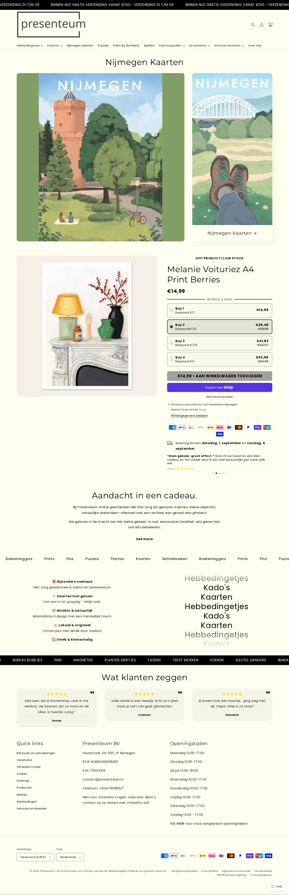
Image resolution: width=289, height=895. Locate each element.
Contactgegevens (261, 874)
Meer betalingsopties (219, 396)
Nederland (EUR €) (33, 857)
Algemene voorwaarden (236, 871)
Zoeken (22, 774)
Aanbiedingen (27, 802)
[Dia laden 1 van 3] (216, 473)
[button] (29, 45)
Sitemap (23, 781)
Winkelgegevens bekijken (189, 416)
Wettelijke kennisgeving (231, 874)
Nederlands (68, 857)
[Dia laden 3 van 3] (223, 473)
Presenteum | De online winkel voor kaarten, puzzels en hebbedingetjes (83, 871)
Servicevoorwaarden (32, 808)
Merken (22, 795)
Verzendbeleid (263, 871)
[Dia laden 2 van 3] (219, 473)
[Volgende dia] (227, 473)
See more (144, 539)
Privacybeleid (209, 871)
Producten (24, 788)
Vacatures (24, 760)
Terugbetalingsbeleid (184, 871)
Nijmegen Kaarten (229, 233)
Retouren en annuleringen (36, 753)
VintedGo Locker (29, 767)
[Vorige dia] (212, 473)
